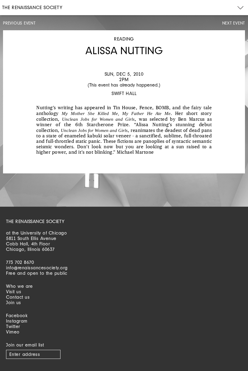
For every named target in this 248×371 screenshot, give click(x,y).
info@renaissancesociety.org (37, 268)
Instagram (17, 321)
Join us (13, 302)
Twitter (13, 326)
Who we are (19, 286)
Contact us (18, 297)
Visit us (13, 291)
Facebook (17, 315)
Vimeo (13, 332)
